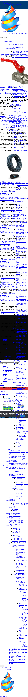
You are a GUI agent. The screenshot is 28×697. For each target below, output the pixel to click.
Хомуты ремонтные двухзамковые (18, 463)
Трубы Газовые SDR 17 (15, 521)
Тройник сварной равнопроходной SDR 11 (21, 385)
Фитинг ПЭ (9, 525)
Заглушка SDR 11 (17, 528)
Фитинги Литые (13, 527)
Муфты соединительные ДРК (17, 115)
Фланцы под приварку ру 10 (16, 454)
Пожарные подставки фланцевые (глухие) (18, 102)
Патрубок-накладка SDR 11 (24, 620)
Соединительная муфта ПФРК (17, 122)
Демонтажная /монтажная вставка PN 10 (19, 107)
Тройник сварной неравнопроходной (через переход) (19, 362)
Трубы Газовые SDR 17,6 (16, 523)
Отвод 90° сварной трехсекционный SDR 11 (21, 292)
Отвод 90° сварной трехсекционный (17, 288)
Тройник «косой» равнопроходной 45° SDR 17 (21, 353)
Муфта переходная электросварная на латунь (20, 417)
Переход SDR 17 (16, 212)
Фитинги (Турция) (17, 402)
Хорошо (22, 416)
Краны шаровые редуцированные (18, 120)
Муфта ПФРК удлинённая (19, 125)
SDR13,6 (14, 193)
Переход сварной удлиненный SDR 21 (21, 338)
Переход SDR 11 (16, 211)
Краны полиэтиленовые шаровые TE (20, 577)
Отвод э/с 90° (22, 436)
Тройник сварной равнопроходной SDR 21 (21, 398)
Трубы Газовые (10, 517)
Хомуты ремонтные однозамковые (18, 464)
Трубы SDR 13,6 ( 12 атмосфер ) (17, 148)
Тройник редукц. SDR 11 (19, 218)
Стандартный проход (15, 516)
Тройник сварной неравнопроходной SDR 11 (21, 366)
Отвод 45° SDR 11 (17, 529)
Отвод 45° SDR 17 (17, 531)
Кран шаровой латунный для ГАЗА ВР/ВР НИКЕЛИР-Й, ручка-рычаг (20, 505)
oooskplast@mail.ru (11, 333)
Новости (5, 349)
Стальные (12, 507)
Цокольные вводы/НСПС (13, 648)
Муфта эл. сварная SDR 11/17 (20, 429)
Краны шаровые (10, 500)
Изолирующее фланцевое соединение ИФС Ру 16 (22, 484)
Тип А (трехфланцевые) (18, 477)
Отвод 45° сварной (17, 250)
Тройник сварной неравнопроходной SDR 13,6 (21, 370)
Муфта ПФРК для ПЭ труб (19, 123)
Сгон (13, 472)
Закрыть (2, 361)
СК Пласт (6, 359)
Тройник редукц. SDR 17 (19, 219)
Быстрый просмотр (5, 194)
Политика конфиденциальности (8, 417)
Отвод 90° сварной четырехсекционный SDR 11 (21, 311)
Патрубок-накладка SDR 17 (24, 624)
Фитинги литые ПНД (15, 197)
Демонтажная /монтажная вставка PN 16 (19, 110)
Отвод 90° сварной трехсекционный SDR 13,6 (21, 296)
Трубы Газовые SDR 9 (15, 524)
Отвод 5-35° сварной (17, 262)
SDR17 (14, 194)
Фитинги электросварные (16, 400)
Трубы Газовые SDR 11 (15, 518)
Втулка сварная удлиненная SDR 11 (21, 224)
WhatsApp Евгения (8, 407)
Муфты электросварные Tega (23, 590)
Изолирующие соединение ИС (17, 468)
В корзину (3, 114)
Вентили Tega (22, 582)
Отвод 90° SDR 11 (17, 208)
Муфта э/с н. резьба (22, 423)
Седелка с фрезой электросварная (20, 438)
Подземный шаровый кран (13, 513)
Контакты (5, 340)
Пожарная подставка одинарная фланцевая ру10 (19, 95)
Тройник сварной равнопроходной (17, 381)
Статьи (5, 348)
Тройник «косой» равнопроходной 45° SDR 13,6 (21, 349)
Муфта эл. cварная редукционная (20, 426)
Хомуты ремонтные (11, 461)
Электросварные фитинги (20, 408)
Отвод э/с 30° (22, 434)
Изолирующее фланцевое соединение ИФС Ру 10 (22, 480)
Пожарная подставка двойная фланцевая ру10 (19, 89)
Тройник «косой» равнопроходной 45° (17, 341)
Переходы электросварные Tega (23, 629)
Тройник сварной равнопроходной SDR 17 (21, 393)
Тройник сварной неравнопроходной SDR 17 (21, 374)
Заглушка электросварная (20, 548)
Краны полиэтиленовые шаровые (20, 405)
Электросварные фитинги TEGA (20, 580)
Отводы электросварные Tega (23, 605)
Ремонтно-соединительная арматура (15, 104)
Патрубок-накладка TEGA (23, 616)
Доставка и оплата (8, 341)
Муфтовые (15, 509)
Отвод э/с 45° (22, 435)
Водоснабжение (23, 118)
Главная (2, 54)
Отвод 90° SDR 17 (17, 210)
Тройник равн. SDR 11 (18, 538)
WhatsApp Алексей (8, 409)
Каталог (5, 339)
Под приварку (16, 510)
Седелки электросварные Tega (23, 633)
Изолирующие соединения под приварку (19, 470)
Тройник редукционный (20, 447)
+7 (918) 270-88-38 (5, 669)
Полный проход (13, 514)
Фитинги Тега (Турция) (18, 574)
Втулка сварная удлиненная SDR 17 (21, 230)
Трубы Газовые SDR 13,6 (16, 520)
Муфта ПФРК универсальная (20, 126)
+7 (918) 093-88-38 (5, 667)
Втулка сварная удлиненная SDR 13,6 (21, 227)
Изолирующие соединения (13, 467)
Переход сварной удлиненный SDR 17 (21, 335)
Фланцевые (15, 511)
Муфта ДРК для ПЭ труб (19, 116)
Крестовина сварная (17, 235)
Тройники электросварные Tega (23, 640)
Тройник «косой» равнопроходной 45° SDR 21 (21, 357)
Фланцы (8, 449)
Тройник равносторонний (20, 444)
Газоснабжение (7, 466)
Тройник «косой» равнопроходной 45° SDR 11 (21, 345)
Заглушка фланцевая (14, 450)
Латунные (12, 502)
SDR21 (14, 196)
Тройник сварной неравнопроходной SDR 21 (21, 378)
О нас (4, 347)
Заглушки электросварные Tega (23, 585)
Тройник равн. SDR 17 (18, 214)
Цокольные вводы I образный (17, 655)
